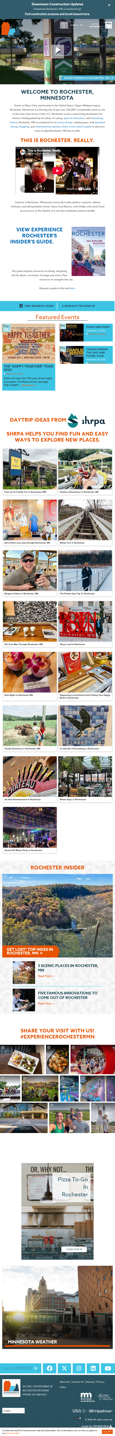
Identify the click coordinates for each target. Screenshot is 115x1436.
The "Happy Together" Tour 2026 (28, 368)
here (72, 288)
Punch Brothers (98, 327)
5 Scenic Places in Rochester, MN (68, 968)
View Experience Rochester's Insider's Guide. (36, 236)
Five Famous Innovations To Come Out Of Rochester (67, 995)
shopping (24, 126)
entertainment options (47, 126)
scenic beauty (64, 122)
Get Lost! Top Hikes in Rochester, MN (30, 951)
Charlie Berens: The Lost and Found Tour (97, 352)
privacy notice (12, 1433)
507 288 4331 (39, 1394)
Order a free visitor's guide (76, 126)
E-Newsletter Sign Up (78, 306)
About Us (65, 1381)
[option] (57, 51)
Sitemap (90, 1381)
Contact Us (78, 1381)
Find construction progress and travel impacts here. (57, 14)
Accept (107, 1431)
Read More (28, 385)
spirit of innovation (74, 118)
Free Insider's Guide (39, 306)
